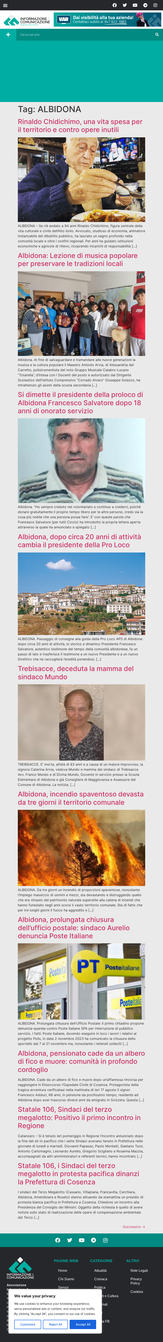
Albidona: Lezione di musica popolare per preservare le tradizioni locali (78, 259)
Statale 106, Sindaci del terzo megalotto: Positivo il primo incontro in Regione (79, 1117)
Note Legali (139, 1270)
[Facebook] (114, 5)
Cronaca (100, 1279)
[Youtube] (135, 5)
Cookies (137, 1292)
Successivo (134, 1227)
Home (62, 1270)
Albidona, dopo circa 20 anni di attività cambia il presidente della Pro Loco (79, 541)
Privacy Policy (136, 1281)
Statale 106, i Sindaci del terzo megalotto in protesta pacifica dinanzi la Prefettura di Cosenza (78, 1174)
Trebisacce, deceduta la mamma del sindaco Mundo (76, 672)
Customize (27, 1324)
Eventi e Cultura (106, 1296)
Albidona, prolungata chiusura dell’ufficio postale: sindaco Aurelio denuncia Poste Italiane (74, 927)
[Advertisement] (81, 72)
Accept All (83, 1324)
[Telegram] (145, 5)
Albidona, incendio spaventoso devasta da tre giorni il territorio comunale (81, 798)
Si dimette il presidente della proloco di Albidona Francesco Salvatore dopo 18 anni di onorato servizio (80, 402)
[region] (55, 1311)
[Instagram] (155, 5)
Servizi (63, 1287)
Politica (99, 1287)
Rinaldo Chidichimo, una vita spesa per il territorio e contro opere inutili (80, 125)
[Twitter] (125, 5)
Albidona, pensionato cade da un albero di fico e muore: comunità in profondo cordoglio (81, 1061)
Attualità (100, 1270)
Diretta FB (102, 1321)
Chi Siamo (66, 1279)
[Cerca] (157, 35)
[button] (5, 5)
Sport (98, 1313)
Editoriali (101, 1304)
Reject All (55, 1324)
